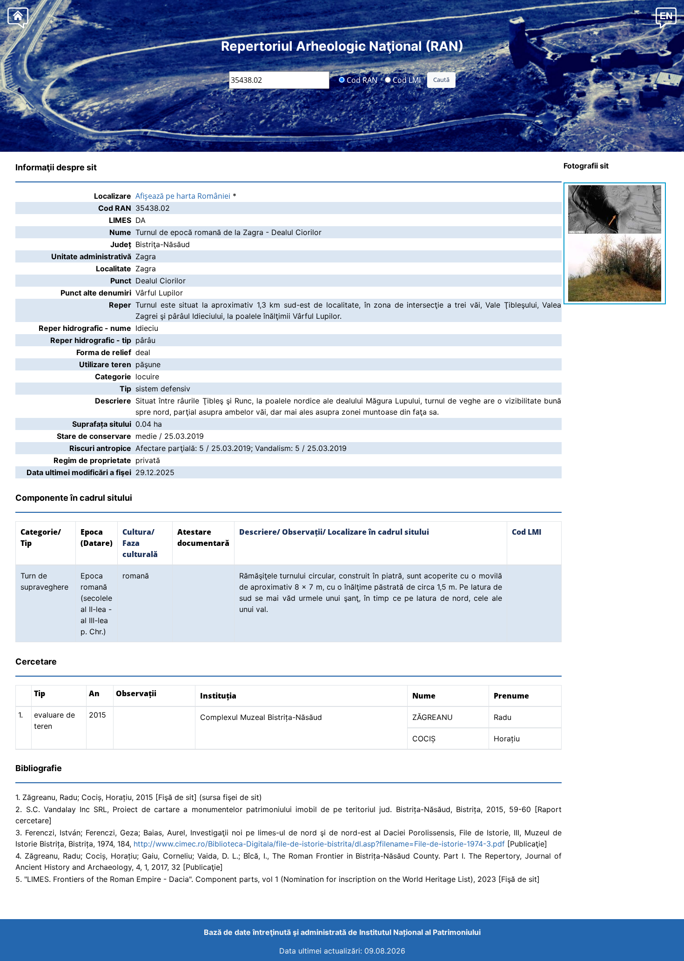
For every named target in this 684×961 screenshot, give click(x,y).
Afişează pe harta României (182, 196)
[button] (666, 17)
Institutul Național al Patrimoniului (420, 932)
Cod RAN (361, 79)
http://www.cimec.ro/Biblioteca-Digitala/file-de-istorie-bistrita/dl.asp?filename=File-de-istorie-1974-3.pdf (319, 843)
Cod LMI (406, 79)
